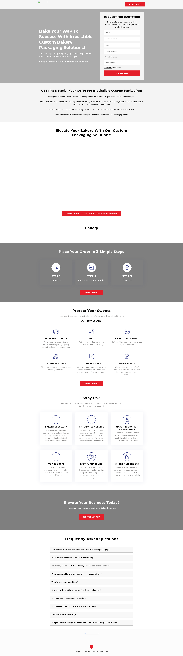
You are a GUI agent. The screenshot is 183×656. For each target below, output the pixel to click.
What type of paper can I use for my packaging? (72, 558)
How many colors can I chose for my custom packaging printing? (80, 566)
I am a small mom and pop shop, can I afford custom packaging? (80, 550)
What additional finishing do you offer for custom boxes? (76, 574)
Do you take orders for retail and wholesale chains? (74, 606)
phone (115, 57)
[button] (91, 550)
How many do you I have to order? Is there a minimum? (76, 590)
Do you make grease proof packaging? (68, 598)
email (108, 57)
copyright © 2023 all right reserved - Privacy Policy (91, 651)
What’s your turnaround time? (64, 582)
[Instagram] (91, 647)
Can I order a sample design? (64, 614)
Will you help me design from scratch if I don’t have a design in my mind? (84, 623)
